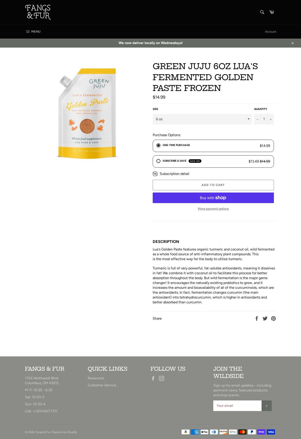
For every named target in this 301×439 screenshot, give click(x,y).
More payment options (213, 209)
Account (270, 31)
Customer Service (102, 385)
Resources (96, 378)
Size (155, 109)
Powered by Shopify (64, 432)
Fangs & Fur (42, 432)
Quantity (260, 109)
